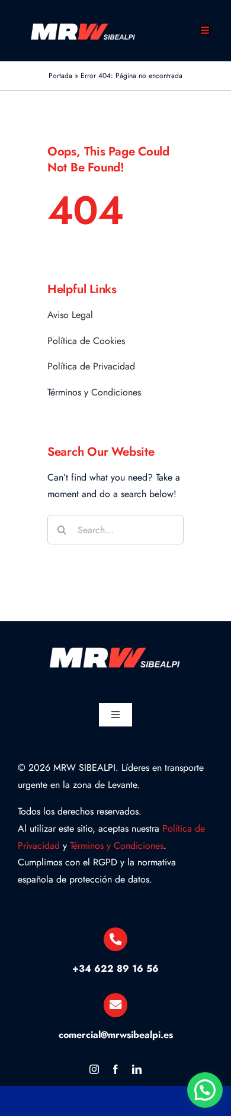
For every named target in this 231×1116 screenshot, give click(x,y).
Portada (60, 75)
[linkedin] (137, 1069)
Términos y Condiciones (116, 845)
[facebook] (115, 1069)
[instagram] (94, 1069)
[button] (205, 1090)
